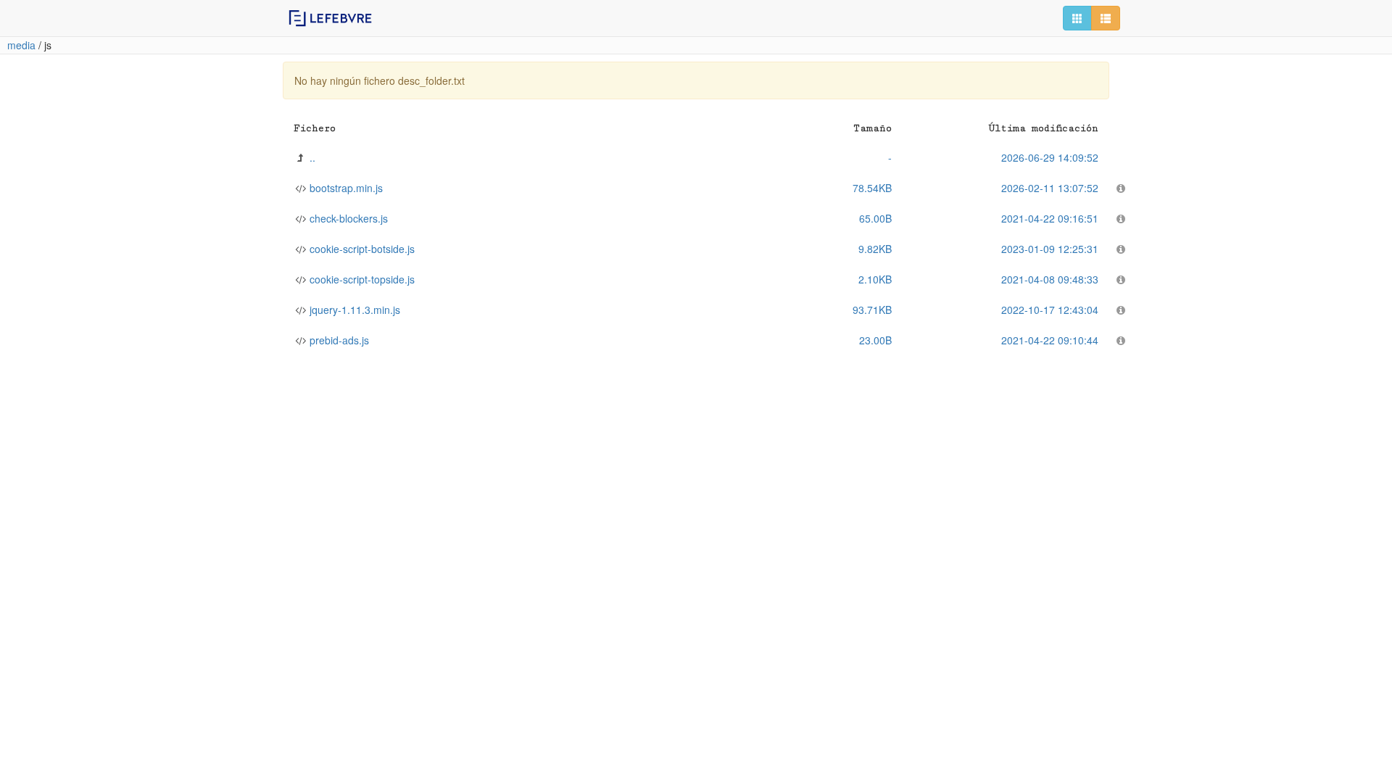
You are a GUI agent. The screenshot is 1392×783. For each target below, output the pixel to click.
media (21, 45)
